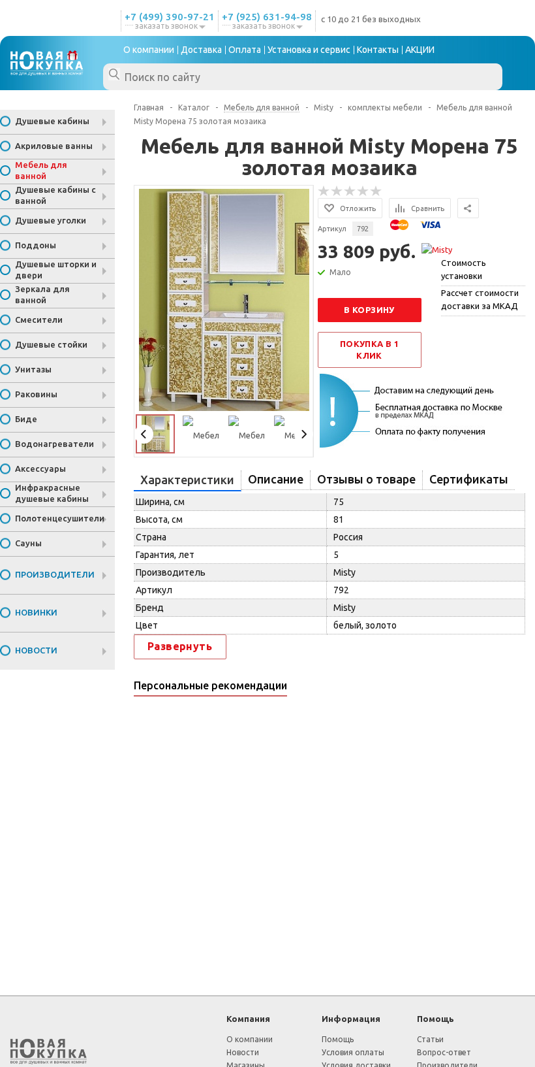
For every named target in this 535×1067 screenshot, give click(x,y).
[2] (337, 191)
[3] (350, 191)
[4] (363, 191)
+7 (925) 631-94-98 (267, 16)
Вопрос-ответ (444, 1052)
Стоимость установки (463, 269)
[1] (324, 191)
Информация (351, 1018)
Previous (143, 434)
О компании (249, 1039)
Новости (242, 1052)
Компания (248, 1018)
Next (303, 434)
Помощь (435, 1018)
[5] (376, 191)
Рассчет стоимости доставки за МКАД (480, 299)
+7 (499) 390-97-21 (170, 16)
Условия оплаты (353, 1052)
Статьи (430, 1039)
